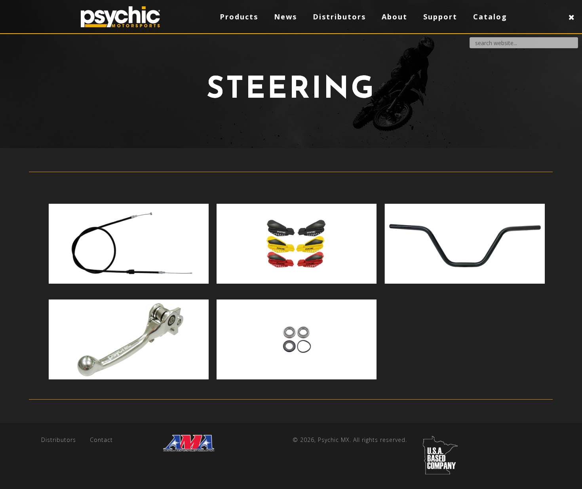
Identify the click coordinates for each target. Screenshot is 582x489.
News (285, 16)
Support (440, 16)
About (394, 16)
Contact (101, 440)
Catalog (490, 16)
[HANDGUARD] (297, 244)
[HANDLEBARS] (464, 244)
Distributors (58, 440)
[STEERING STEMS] (297, 339)
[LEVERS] (129, 339)
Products (239, 16)
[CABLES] (129, 244)
